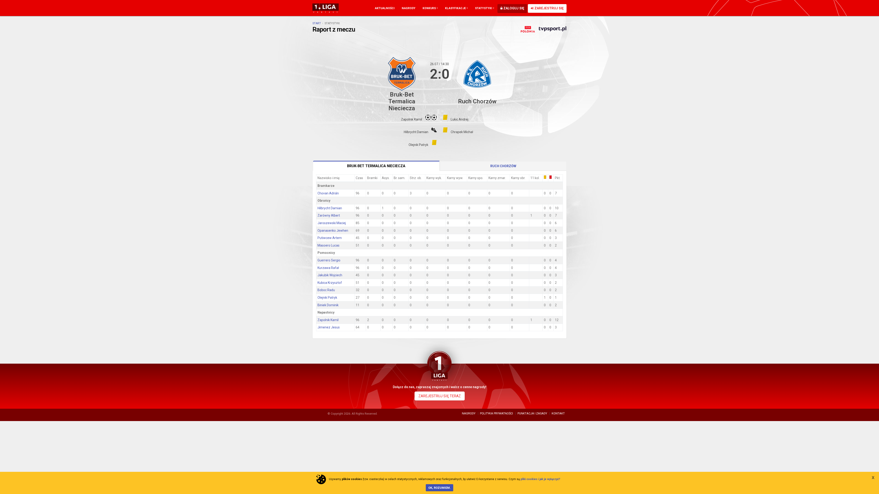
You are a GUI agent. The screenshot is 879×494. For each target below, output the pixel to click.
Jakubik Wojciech (329, 275)
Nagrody (408, 8)
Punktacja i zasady (532, 413)
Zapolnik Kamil (328, 320)
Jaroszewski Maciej (331, 223)
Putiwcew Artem (329, 238)
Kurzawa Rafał (328, 268)
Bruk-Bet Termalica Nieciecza (376, 166)
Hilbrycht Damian (329, 208)
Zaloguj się (513, 8)
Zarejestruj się (549, 8)
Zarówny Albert (328, 215)
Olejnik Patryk (327, 297)
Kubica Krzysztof (329, 283)
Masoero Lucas (328, 245)
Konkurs (429, 8)
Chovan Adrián (328, 193)
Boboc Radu (326, 290)
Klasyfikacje (455, 8)
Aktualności (385, 8)
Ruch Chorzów (503, 166)
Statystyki (483, 8)
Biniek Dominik (328, 305)
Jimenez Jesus (328, 327)
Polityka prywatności (496, 413)
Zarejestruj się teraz (439, 396)
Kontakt (558, 413)
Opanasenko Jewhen (332, 230)
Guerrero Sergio (328, 260)
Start (316, 23)
